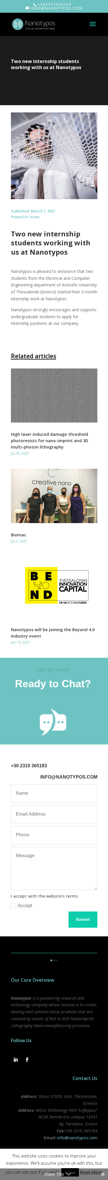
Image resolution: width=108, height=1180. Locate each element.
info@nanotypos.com (77, 1137)
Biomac (18, 535)
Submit (83, 919)
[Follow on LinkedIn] (15, 1059)
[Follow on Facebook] (27, 1059)
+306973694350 (54, 4)
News (34, 216)
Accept (25, 905)
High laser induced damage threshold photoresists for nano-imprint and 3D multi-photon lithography (49, 440)
